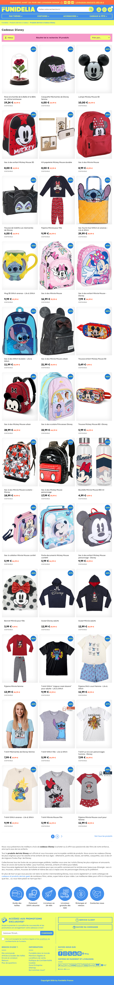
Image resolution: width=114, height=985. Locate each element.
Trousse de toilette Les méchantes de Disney (18, 229)
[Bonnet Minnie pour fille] (20, 593)
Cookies (32, 963)
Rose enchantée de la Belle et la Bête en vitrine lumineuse (20, 98)
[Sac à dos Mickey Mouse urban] (20, 396)
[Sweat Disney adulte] (57, 593)
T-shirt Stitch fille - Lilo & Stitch (54, 752)
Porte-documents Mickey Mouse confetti (55, 556)
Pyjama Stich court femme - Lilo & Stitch (93, 687)
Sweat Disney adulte (50, 621)
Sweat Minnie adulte (87, 621)
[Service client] (104, 9)
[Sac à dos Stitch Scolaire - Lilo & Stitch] (20, 331)
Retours (5, 960)
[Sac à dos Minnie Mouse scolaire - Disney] (20, 462)
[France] (60, 953)
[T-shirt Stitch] (57, 658)
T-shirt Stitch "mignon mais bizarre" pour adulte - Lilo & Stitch (56, 687)
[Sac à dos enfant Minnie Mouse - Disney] (94, 265)
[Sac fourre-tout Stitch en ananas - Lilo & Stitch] (94, 200)
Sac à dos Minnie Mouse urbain (54, 359)
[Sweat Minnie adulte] (94, 593)
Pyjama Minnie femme (13, 686)
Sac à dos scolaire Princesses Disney (56, 424)
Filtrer (10, 38)
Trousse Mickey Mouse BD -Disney (92, 424)
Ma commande (8, 953)
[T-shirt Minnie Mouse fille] (57, 789)
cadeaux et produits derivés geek (16, 876)
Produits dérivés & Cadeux (19, 23)
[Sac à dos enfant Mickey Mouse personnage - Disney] (94, 527)
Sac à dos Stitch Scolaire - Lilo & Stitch (18, 360)
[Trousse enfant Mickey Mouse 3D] (94, 331)
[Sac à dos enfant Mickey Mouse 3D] (20, 134)
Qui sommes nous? (37, 970)
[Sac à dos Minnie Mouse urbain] (57, 331)
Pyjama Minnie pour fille (51, 228)
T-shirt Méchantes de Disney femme (19, 752)
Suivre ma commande (87, 927)
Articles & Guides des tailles (13, 955)
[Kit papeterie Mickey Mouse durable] (57, 134)
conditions (43, 939)
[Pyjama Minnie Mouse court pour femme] (94, 789)
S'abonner (47, 933)
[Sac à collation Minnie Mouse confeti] (20, 527)
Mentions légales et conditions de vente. (37, 956)
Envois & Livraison (9, 958)
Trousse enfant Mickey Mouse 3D (92, 359)
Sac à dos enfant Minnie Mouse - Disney (92, 294)
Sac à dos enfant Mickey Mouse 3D (19, 162)
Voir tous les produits (103, 836)
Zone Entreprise (35, 965)
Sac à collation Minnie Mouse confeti (20, 555)
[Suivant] (61, 836)
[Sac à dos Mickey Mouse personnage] (57, 462)
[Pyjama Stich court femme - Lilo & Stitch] (94, 658)
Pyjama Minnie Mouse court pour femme (92, 818)
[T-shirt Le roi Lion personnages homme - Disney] (94, 724)
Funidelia (5, 23)
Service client (87, 920)
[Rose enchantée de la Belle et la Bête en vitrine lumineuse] (20, 69)
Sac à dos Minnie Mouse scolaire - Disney (18, 491)
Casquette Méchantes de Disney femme (55, 98)
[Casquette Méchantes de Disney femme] (57, 69)
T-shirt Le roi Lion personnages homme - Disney (91, 753)
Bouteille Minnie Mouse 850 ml (91, 490)
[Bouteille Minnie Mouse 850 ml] (94, 462)
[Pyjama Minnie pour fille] (57, 200)
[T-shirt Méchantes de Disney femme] (20, 724)
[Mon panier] (110, 9)
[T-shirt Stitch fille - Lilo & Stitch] (57, 724)
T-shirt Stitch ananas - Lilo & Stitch (19, 817)
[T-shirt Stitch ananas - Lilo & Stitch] (20, 789)
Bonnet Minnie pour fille (14, 621)
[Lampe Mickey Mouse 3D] (94, 69)
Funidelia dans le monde (39, 953)
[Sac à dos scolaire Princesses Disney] (57, 396)
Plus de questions (9, 963)
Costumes (42, 16)
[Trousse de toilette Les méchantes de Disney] (20, 200)
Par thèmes (14, 16)
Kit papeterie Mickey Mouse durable (56, 162)
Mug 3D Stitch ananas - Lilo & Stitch (19, 293)
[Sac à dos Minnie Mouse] (94, 134)
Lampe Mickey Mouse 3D (89, 97)
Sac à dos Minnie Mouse (88, 162)
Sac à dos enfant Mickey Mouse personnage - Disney (91, 556)
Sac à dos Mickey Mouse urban (17, 424)
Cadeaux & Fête (97, 16)
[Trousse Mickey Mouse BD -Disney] (94, 396)
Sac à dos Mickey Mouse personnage (51, 491)
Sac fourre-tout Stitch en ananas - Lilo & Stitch (93, 229)
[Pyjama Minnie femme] (20, 658)
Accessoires (69, 16)
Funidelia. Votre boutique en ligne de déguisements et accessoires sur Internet (18, 9)
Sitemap (32, 968)
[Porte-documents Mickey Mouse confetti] (57, 527)
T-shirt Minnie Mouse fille (51, 817)
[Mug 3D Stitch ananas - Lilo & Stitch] (20, 265)
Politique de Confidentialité (40, 960)
